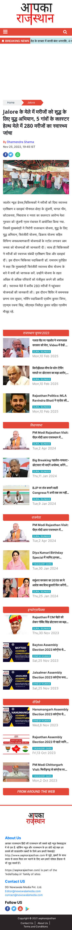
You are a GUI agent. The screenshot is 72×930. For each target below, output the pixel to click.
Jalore (31, 102)
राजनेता (36, 517)
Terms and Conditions (36, 926)
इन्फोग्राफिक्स (36, 610)
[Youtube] (20, 908)
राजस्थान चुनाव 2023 (36, 333)
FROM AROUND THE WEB (36, 791)
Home (11, 102)
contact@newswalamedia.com (24, 895)
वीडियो (36, 702)
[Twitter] (13, 908)
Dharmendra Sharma (20, 142)
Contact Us (27, 923)
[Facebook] (7, 908)
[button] (5, 32)
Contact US (15, 881)
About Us (13, 838)
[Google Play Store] (27, 908)
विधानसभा (36, 425)
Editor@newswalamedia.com (23, 891)
